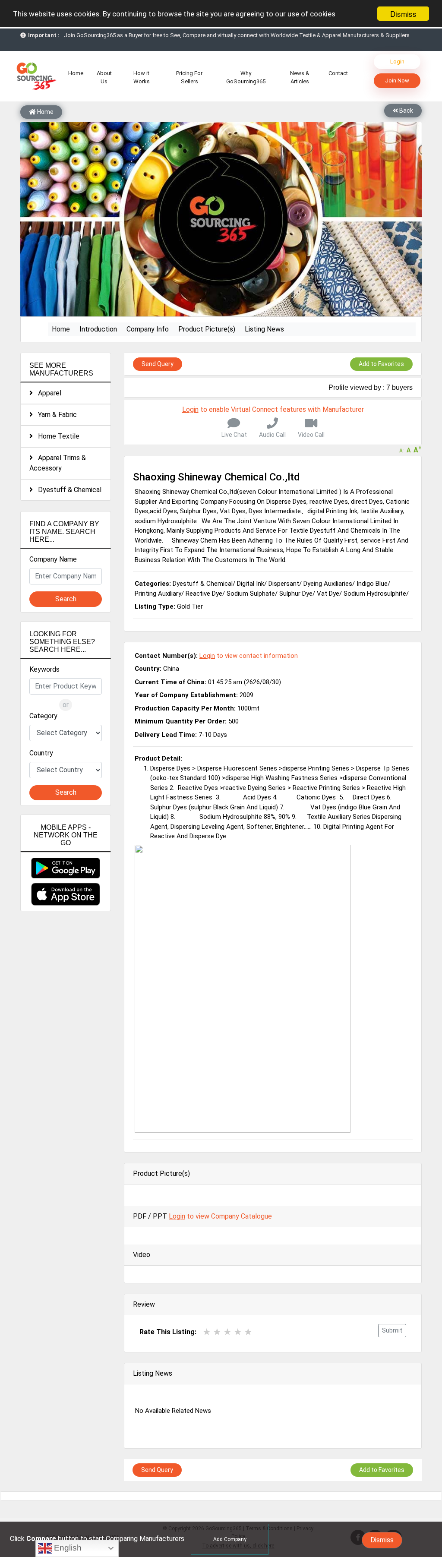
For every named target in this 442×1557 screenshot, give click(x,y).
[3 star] (227, 1332)
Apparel (47, 393)
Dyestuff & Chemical (67, 490)
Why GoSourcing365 (245, 77)
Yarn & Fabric (55, 415)
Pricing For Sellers (189, 77)
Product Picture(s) (206, 329)
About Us (104, 77)
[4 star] (238, 1332)
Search (65, 599)
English (67, 1547)
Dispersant (283, 583)
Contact (338, 73)
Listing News (264, 329)
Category (43, 716)
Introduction (98, 329)
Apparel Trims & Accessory (57, 463)
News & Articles (299, 77)
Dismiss (403, 13)
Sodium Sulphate (251, 593)
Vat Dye (328, 593)
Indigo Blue (372, 583)
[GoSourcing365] (35, 76)
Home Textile (56, 436)
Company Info (147, 329)
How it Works (141, 77)
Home (77, 72)
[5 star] (248, 1332)
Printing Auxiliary (158, 593)
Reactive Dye (204, 593)
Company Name (53, 559)
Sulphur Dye (296, 593)
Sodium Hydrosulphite (375, 593)
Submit (392, 1330)
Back (405, 110)
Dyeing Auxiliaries (327, 583)
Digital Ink (250, 583)
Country (41, 753)
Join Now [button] (397, 80)
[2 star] (217, 1332)
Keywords (44, 669)
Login (397, 61)
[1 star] (207, 1332)
